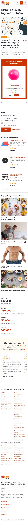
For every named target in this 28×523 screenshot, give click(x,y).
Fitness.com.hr (5, 3)
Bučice (15, 392)
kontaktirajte (8, 497)
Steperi (16, 425)
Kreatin (3, 394)
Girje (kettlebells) (18, 394)
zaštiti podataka (5, 495)
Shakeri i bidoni (4, 450)
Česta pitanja (17, 450)
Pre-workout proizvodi (6, 406)
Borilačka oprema (5, 452)
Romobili (3, 456)
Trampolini (3, 454)
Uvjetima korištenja (17, 494)
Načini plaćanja (17, 445)
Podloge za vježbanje (19, 401)
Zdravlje (3, 410)
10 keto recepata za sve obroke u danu (13, 290)
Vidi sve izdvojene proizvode (9, 189)
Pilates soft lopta (14, 85)
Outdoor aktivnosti (18, 440)
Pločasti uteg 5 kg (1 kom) (17, 157)
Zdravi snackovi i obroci (6, 408)
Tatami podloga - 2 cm (16, 140)
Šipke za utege (17, 398)
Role (2, 462)
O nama (3, 511)
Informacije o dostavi (19, 447)
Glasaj (6, 129)
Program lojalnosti (18, 454)
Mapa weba (5, 504)
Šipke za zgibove (18, 403)
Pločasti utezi (17, 396)
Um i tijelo (4, 37)
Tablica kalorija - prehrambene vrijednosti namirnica (11, 218)
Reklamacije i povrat (19, 452)
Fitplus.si (4, 514)
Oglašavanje (5, 508)
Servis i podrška (17, 458)
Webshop (4, 501)
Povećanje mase (5, 401)
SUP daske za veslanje (6, 464)
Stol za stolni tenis (5, 460)
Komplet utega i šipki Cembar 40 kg (16, 174)
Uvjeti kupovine (17, 456)
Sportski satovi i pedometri (7, 458)
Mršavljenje (3, 398)
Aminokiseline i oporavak (7, 396)
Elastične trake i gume (19, 434)
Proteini (3, 392)
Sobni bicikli (17, 418)
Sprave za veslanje (18, 423)
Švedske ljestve (4, 445)
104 (26, 40)
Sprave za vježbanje (18, 410)
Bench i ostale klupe (18, 408)
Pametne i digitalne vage (6, 447)
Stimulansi (3, 413)
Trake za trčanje (18, 416)
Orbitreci (16, 420)
